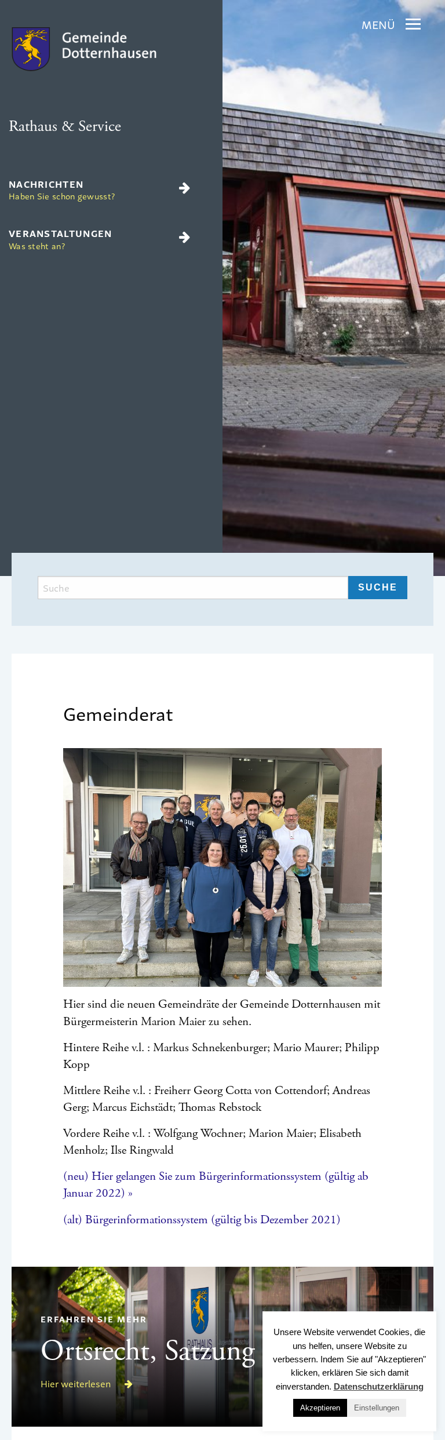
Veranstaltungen (60, 238)
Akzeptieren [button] (320, 1407)
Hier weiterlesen (77, 1383)
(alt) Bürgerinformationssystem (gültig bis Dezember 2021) (202, 1219)
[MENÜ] (413, 24)
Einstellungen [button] (376, 1407)
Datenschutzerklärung (379, 1386)
